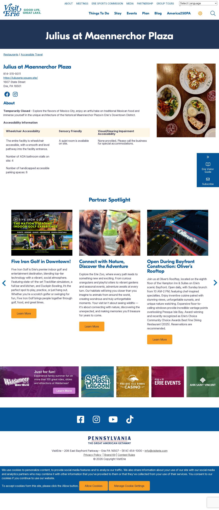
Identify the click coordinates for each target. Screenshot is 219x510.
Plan (145, 13)
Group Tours (165, 3)
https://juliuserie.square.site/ (20, 78)
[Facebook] (81, 419)
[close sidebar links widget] (207, 157)
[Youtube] (113, 419)
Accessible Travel (32, 54)
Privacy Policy (92, 455)
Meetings (82, 3)
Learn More (24, 313)
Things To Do (99, 13)
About (69, 3)
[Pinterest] (142, 419)
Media (130, 3)
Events (132, 13)
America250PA (179, 13)
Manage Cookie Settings (129, 486)
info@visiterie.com (156, 450)
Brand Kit (109, 455)
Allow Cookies (93, 486)
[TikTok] (130, 419)
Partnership (145, 3)
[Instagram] (96, 419)
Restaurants (10, 54)
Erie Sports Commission (107, 3)
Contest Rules (126, 455)
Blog (158, 13)
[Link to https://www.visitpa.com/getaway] (109, 443)
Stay (118, 13)
